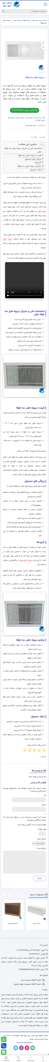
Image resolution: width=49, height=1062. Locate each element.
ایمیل (44, 804)
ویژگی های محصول (33, 159)
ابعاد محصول (35, 169)
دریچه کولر (42, 211)
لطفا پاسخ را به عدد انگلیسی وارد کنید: (31, 824)
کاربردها (38, 162)
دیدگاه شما (41, 848)
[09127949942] (3, 1039)
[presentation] (9, 895)
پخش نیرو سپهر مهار (39, 20)
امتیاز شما (41, 839)
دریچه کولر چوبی (13, 923)
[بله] (3, 1052)
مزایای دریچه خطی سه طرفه (29, 166)
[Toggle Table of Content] (41, 144)
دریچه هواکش (40, 120)
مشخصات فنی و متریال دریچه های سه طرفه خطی (23, 150)
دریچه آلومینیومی (31, 125)
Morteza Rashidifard (24, 1042)
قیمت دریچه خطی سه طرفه (29, 155)
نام (45, 795)
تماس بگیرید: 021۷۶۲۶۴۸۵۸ (23, 110)
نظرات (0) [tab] (34, 137)
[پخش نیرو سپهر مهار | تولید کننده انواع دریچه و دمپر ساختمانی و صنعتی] (10, 4)
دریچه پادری (36, 923)
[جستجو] (3, 11)
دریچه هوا (26, 20)
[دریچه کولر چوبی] (13, 911)
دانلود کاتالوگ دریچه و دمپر (31, 980)
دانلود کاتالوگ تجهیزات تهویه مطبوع (28, 984)
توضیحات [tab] (42, 137)
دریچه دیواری (20, 118)
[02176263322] (3, 1045)
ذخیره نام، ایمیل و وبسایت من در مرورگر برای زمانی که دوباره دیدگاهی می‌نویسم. (24, 819)
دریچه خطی (17, 20)
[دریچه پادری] (36, 911)
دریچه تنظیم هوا (26, 560)
